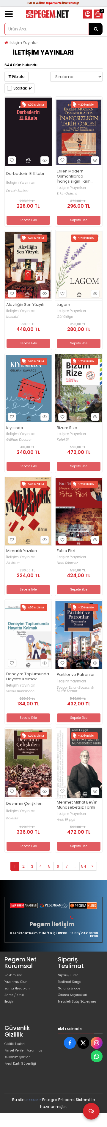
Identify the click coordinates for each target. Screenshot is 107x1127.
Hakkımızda (13, 975)
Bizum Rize (67, 428)
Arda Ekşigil (66, 819)
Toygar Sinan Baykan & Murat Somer (75, 689)
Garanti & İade (69, 988)
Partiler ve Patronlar (76, 674)
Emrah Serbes (17, 191)
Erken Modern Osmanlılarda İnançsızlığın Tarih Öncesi (74, 176)
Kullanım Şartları (17, 1057)
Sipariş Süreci (68, 975)
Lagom (63, 304)
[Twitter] (83, 1043)
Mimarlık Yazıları (21, 551)
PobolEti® (33, 1100)
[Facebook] (70, 1043)
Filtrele (18, 76)
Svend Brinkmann (20, 691)
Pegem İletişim (52, 924)
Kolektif (12, 316)
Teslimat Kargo (69, 982)
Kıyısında (14, 428)
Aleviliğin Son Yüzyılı (25, 304)
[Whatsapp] (97, 1056)
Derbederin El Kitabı (25, 173)
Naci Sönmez (67, 563)
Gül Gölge (65, 316)
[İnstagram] (97, 1043)
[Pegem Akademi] (24, 905)
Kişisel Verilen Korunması (23, 1050)
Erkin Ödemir (67, 193)
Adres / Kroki (14, 995)
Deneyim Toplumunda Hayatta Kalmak (27, 677)
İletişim (9, 1001)
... (75, 866)
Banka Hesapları (17, 988)
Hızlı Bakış (44, 160)
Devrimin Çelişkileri (24, 803)
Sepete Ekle (28, 220)
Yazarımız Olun (15, 982)
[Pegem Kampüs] (53, 905)
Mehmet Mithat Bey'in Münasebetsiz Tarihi (77, 805)
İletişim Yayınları (24, 42)
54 (83, 866)
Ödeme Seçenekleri (72, 995)
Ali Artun (13, 563)
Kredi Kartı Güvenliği (20, 1063)
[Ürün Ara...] (96, 29)
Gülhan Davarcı (19, 439)
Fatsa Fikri (66, 551)
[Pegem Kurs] (83, 905)
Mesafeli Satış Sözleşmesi (77, 1001)
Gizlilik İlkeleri (14, 1044)
